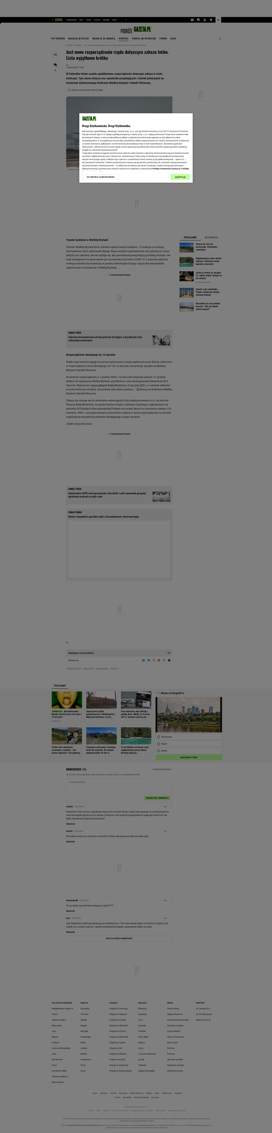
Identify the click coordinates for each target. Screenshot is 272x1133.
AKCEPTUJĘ (180, 177)
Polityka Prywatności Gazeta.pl (166, 169)
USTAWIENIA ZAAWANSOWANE (100, 177)
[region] (136, 148)
